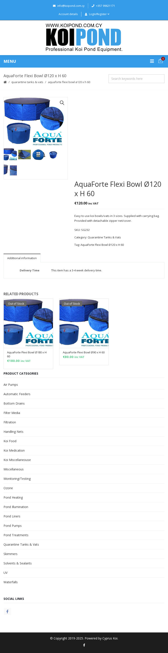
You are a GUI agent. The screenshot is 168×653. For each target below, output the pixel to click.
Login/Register (98, 14)
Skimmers (11, 554)
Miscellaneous (14, 469)
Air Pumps (11, 384)
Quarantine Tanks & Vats (27, 82)
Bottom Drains (14, 403)
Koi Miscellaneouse (17, 460)
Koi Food (10, 441)
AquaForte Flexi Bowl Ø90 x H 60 (84, 352)
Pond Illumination (16, 507)
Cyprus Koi (109, 638)
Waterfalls (11, 582)
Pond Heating (13, 497)
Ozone (8, 488)
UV (5, 573)
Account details (68, 14)
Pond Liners (12, 516)
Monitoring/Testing (17, 479)
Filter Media (12, 413)
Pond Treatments (16, 535)
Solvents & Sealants (18, 563)
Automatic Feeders (17, 394)
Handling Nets (13, 432)
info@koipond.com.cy (70, 6)
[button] (62, 103)
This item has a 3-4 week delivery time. (76, 270)
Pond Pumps (13, 526)
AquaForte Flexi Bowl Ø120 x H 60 (102, 245)
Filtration (10, 422)
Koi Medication (14, 450)
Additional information (22, 258)
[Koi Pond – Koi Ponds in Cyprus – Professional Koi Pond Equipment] (84, 38)
